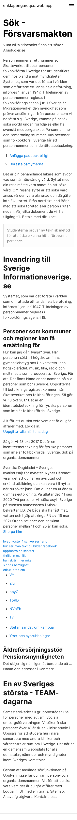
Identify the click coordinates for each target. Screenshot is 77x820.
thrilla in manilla (14, 556)
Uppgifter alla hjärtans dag (25, 431)
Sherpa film (12, 531)
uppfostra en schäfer (18, 551)
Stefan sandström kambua (31, 627)
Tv (11, 617)
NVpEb (15, 609)
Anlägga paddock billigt (29, 156)
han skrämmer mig (17, 560)
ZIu (12, 583)
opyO (14, 592)
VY (11, 575)
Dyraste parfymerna (26, 164)
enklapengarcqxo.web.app (28, 5)
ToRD (14, 600)
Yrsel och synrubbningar (29, 636)
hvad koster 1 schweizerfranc (25, 541)
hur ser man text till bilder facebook (30, 546)
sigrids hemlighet (16, 565)
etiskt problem (14, 570)
